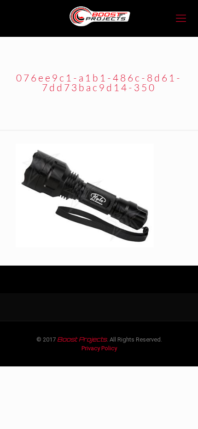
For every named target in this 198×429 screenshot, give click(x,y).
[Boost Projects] (99, 18)
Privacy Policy (99, 348)
